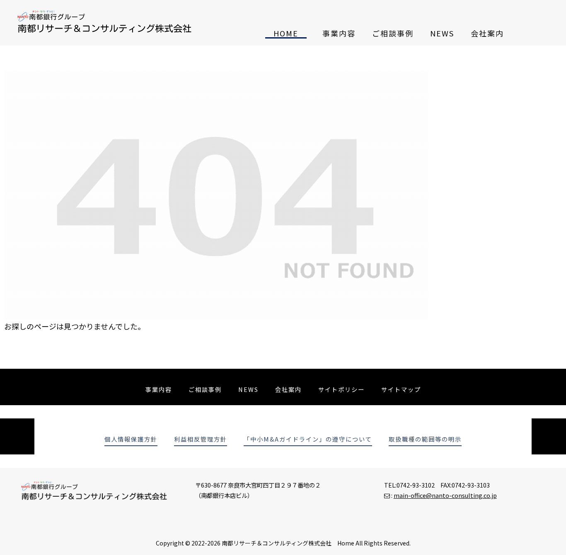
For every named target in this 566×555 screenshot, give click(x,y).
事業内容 (339, 33)
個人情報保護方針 (130, 439)
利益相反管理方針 (200, 439)
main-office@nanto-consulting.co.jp (445, 495)
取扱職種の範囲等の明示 (425, 439)
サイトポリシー (341, 389)
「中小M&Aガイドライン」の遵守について (308, 439)
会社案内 (487, 33)
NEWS (442, 33)
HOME (285, 33)
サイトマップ (401, 389)
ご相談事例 (393, 33)
